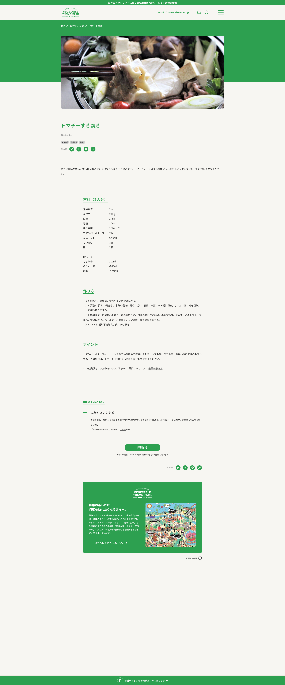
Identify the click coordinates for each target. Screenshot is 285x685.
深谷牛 (82, 142)
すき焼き (65, 142)
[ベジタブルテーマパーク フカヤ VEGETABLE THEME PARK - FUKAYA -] (70, 12)
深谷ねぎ (74, 142)
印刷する (142, 447)
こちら (123, 429)
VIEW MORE (191, 558)
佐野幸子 (155, 368)
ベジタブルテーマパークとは (171, 12)
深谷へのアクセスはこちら (109, 542)
